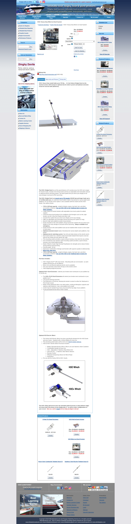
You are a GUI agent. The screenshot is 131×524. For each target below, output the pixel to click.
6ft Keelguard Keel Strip (105, 42)
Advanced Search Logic (25, 49)
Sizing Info (63, 79)
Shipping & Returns (24, 128)
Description (41, 79)
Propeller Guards (23, 33)
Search (85, 502)
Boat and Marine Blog (25, 116)
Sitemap (85, 510)
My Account (94, 17)
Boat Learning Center (31, 504)
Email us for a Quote (79, 53)
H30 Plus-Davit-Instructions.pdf (47, 74)
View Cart (85, 497)
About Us (21, 113)
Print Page (76, 69)
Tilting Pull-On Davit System (105, 68)
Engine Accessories (24, 35)
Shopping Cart (103, 22)
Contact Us (80, 17)
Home (109, 17)
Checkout (85, 500)
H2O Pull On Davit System (76, 419)
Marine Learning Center (25, 120)
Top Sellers (102, 502)
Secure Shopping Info (25, 125)
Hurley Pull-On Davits (56, 25)
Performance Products (25, 38)
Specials (65, 17)
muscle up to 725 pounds (62, 198)
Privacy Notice (71, 515)
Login (84, 507)
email (58, 409)
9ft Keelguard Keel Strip (105, 107)
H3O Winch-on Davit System (76, 439)
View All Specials (105, 54)
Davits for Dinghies (24, 25)
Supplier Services (24, 123)
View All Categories (88, 512)
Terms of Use (70, 512)
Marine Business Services (52, 504)
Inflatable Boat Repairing (26, 28)
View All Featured (105, 118)
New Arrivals (102, 497)
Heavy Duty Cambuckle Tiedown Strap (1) (50, 461)
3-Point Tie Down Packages (50, 419)
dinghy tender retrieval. (75, 342)
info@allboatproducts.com (99, 2)
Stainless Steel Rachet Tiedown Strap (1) (76, 461)
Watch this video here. (49, 250)
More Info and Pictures (52, 79)
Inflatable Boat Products (25, 30)
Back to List (40, 54)
